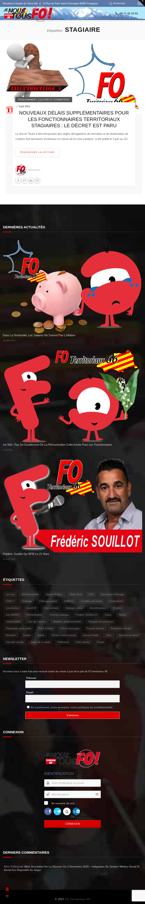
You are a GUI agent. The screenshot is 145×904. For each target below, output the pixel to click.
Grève (108, 614)
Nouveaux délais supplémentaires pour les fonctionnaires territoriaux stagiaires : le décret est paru (74, 119)
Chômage (27, 601)
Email (29, 692)
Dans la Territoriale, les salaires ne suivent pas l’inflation (39, 335)
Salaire (27, 635)
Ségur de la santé (40, 642)
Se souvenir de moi (62, 803)
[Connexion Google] (67, 811)
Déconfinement (98, 608)
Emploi (117, 608)
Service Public (91, 635)
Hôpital (122, 614)
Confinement (116, 601)
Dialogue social (74, 608)
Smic (109, 635)
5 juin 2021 (24, 106)
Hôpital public (13, 621)
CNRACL (69, 601)
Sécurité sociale (15, 642)
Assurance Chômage (112, 594)
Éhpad (100, 642)
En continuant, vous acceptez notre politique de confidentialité (72, 707)
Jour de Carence (37, 621)
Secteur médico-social (63, 635)
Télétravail (63, 642)
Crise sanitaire (51, 608)
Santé (41, 635)
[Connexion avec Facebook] (48, 811)
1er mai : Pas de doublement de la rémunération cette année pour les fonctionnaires (57, 444)
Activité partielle (30, 594)
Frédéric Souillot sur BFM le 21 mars (26, 553)
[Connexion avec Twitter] (57, 811)
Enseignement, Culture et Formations (43, 99)
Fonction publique (59, 614)
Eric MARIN (12, 614)
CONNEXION (72, 823)
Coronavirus (12, 608)
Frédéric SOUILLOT (87, 614)
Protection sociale (120, 628)
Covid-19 (31, 608)
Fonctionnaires (34, 614)
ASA (91, 594)
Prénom (31, 677)
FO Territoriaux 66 (77, 899)
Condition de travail (91, 601)
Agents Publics (54, 594)
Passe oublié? (52, 831)
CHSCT (10, 601)
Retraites (11, 635)
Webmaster (34, 169)
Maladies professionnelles (67, 621)
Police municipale (69, 628)
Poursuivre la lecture (37, 152)
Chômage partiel (48, 601)
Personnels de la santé (18, 628)
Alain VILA (76, 594)
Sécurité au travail (129, 635)
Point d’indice (45, 628)
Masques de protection (101, 621)
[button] (117, 3)
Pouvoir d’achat (95, 628)
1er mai (10, 594)
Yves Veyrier (82, 642)
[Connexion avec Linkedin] (76, 811)
